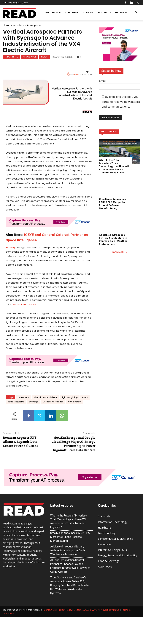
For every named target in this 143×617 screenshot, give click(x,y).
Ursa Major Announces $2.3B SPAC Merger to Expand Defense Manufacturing (112, 204)
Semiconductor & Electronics (115, 538)
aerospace (23, 397)
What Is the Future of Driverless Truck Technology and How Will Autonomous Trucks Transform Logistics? (114, 166)
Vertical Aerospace (24, 304)
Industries (51, 12)
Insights (103, 12)
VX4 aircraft (74, 401)
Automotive (105, 566)
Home (6, 25)
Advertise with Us (110, 609)
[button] (135, 12)
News (44, 56)
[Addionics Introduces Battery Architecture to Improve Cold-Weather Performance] (119, 226)
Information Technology (112, 522)
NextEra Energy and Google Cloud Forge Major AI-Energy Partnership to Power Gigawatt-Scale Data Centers (73, 444)
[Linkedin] (131, 2)
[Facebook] (125, 2)
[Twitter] (137, 2)
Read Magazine (16, 401)
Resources (121, 12)
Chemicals (104, 516)
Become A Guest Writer (86, 609)
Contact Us (49, 609)
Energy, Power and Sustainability (117, 555)
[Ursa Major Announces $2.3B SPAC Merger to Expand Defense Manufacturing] (119, 190)
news (85, 397)
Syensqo (11, 247)
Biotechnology (106, 533)
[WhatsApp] (62, 415)
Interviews (88, 12)
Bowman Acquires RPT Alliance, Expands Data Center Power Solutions (20, 442)
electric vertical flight (45, 397)
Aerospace (34, 25)
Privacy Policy (65, 609)
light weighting (70, 397)
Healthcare (104, 527)
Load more (118, 252)
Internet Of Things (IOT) (112, 550)
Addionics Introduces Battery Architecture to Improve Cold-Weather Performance (113, 239)
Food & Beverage (108, 561)
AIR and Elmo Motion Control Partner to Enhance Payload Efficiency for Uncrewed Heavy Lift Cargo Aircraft (70, 566)
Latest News (71, 12)
